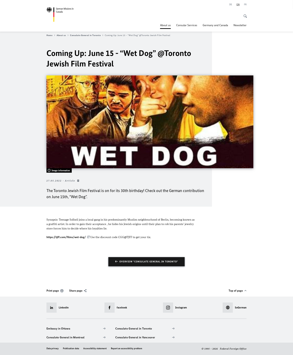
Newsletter (240, 25)
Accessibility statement (95, 348)
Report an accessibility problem (126, 348)
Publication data (71, 348)
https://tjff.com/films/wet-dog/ (66, 237)
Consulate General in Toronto (85, 35)
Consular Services (186, 25)
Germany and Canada (215, 25)
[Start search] (244, 14)
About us (165, 26)
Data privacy (52, 348)
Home (49, 35)
